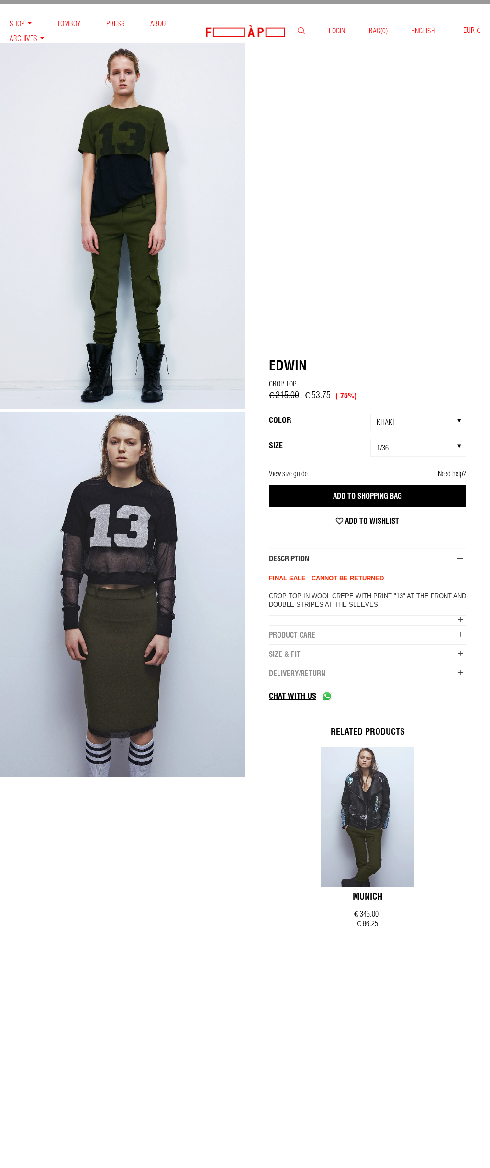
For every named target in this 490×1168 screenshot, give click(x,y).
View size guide (288, 473)
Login (337, 30)
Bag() (378, 30)
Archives (23, 38)
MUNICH (367, 896)
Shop (17, 23)
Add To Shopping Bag (367, 496)
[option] (122, 227)
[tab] (367, 558)
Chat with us (292, 696)
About (159, 23)
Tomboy (69, 23)
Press (115, 23)
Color (280, 420)
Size (276, 445)
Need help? (452, 473)
